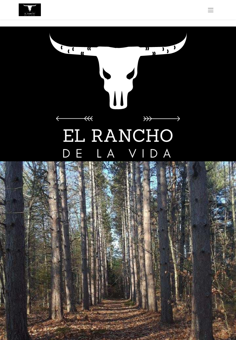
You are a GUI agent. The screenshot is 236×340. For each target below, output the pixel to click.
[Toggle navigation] (210, 10)
